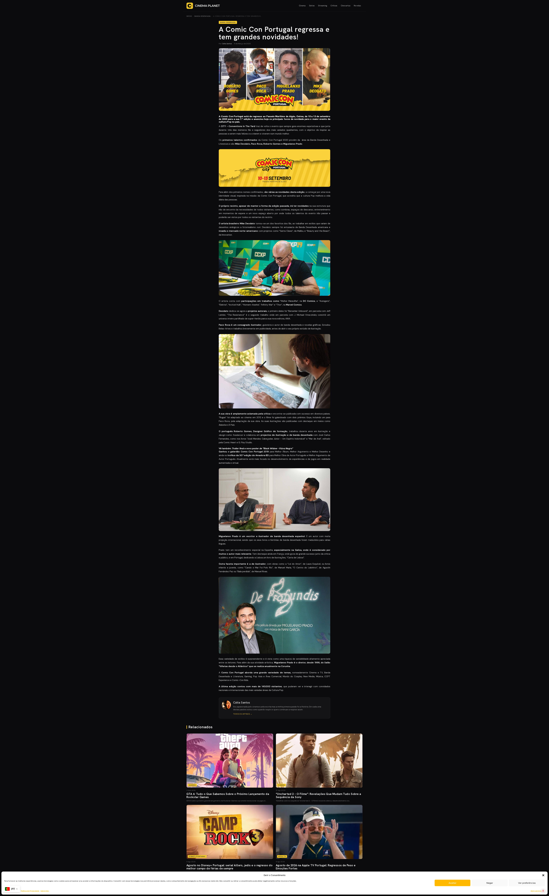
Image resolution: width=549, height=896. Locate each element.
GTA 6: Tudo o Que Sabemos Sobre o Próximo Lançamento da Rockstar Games (227, 795)
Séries (312, 5)
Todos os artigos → (242, 714)
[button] (543, 875)
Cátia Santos (227, 43)
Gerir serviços (536, 891)
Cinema (302, 5)
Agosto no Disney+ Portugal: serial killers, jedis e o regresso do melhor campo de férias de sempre (229, 866)
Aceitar (452, 883)
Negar (489, 883)
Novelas (357, 5)
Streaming (322, 5)
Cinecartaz (346, 5)
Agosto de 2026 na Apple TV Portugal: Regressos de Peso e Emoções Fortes (315, 866)
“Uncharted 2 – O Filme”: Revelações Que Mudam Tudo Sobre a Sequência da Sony (318, 795)
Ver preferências (527, 883)
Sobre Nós (45, 891)
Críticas (334, 5)
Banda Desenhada (202, 16)
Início (189, 16)
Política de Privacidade (30, 891)
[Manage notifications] (543, 891)
